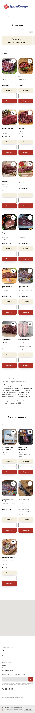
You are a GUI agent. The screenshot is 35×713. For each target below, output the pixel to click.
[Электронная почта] (12, 689)
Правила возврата (6, 668)
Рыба (3, 650)
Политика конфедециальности (9, 670)
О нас (3, 660)
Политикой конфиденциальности (9, 710)
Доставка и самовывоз (7, 662)
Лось (3, 655)
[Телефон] (3, 689)
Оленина (10, 16)
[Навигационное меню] (32, 6)
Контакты (4, 665)
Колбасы (4, 652)
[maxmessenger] (6, 689)
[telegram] (9, 689)
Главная (3, 16)
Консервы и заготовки (7, 647)
